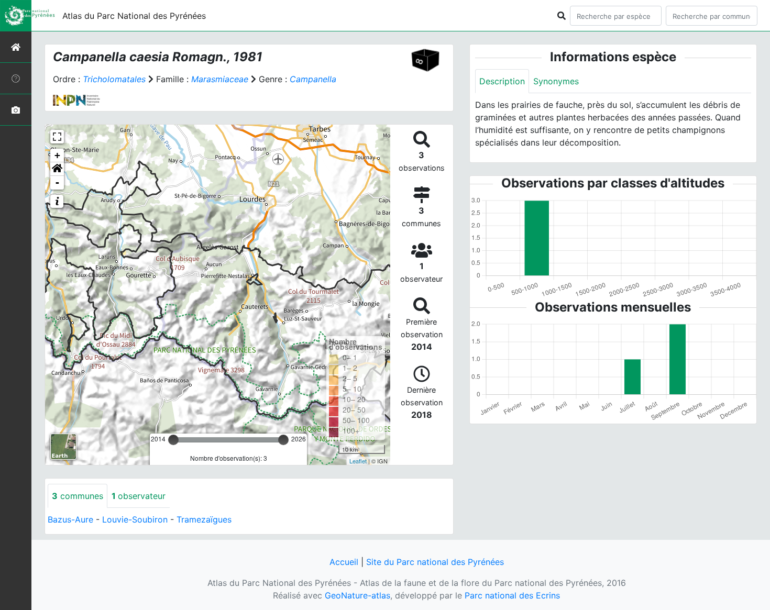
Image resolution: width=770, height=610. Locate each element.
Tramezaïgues (204, 519)
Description (502, 81)
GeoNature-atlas (357, 595)
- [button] (57, 182)
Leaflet (358, 461)
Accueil (343, 562)
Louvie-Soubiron (135, 519)
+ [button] (57, 155)
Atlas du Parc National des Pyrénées (134, 15)
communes (77, 496)
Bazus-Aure (70, 519)
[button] (57, 169)
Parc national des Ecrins (512, 595)
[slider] (173, 440)
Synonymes (556, 81)
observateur (139, 496)
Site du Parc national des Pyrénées (435, 562)
